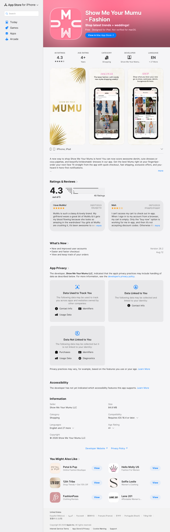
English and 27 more (60, 428)
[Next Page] (166, 57)
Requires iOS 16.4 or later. (121, 417)
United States (55, 512)
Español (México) (57, 516)
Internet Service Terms (59, 529)
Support (113, 529)
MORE (99, 225)
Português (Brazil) (132, 516)
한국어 (118, 516)
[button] (21, 22)
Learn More (144, 369)
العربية (70, 516)
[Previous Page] (46, 57)
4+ (109, 428)
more (160, 170)
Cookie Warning (99, 529)
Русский (80, 516)
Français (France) (105, 516)
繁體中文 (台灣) (56, 519)
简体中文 (91, 516)
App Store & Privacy (80, 529)
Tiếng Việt (147, 516)
